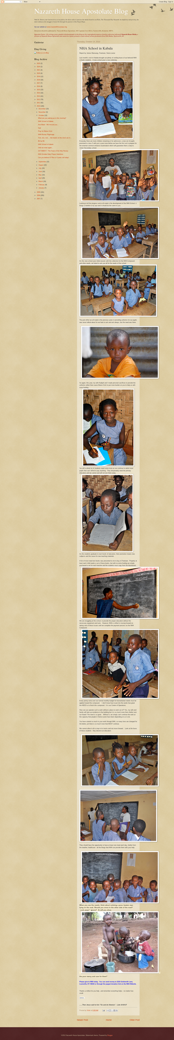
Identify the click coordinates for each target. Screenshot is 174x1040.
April (40, 178)
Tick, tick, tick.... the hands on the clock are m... (55, 138)
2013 (39, 96)
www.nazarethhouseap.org (57, 27)
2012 (39, 99)
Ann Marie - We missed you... (48, 125)
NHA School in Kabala (45, 121)
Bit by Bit (41, 141)
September (43, 162)
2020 (39, 73)
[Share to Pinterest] (117, 1010)
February (42, 185)
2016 (39, 86)
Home (109, 1020)
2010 (39, 106)
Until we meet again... (45, 148)
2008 (39, 195)
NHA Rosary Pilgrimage (46, 134)
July (40, 168)
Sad (39, 128)
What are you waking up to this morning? (52, 118)
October (42, 115)
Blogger (109, 1035)
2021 (39, 70)
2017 (39, 83)
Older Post (135, 1020)
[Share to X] (112, 1010)
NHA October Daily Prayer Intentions (50, 154)
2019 (39, 76)
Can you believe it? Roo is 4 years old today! (53, 157)
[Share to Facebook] (114, 1010)
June (40, 171)
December (42, 109)
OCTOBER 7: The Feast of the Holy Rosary (53, 151)
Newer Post (82, 1020)
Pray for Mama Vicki (45, 131)
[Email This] (108, 1010)
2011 (39, 103)
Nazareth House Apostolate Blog (81, 11)
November (42, 112)
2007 (39, 199)
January (42, 188)
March (41, 181)
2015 (39, 90)
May (40, 175)
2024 (39, 67)
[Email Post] (103, 1010)
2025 (39, 63)
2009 (39, 192)
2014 (39, 93)
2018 (39, 80)
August (41, 165)
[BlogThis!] (110, 1010)
